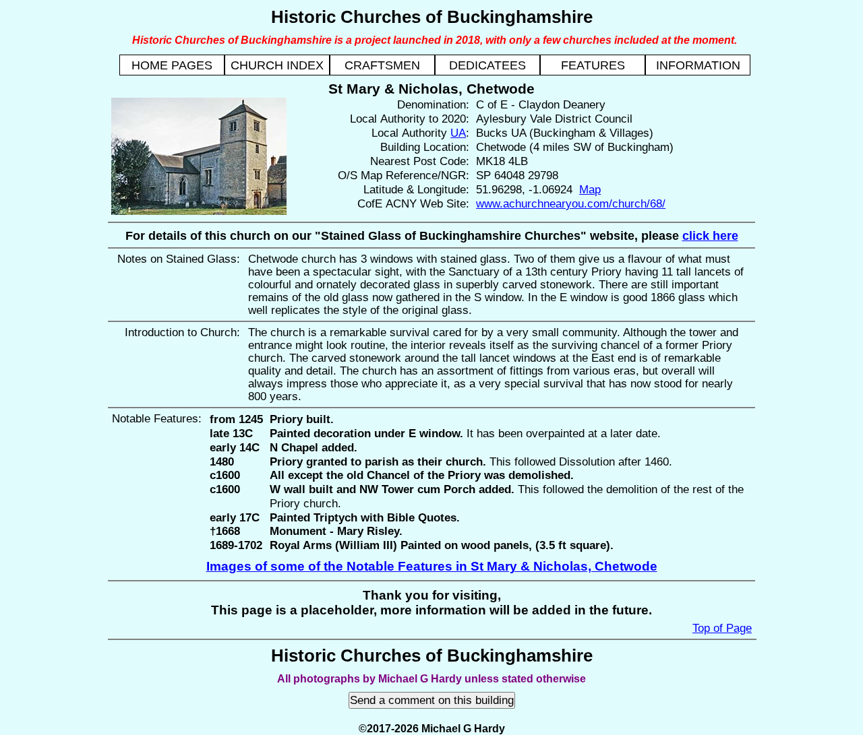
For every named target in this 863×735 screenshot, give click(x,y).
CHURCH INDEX (277, 65)
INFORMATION (698, 65)
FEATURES (593, 65)
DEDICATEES (487, 65)
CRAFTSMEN (382, 65)
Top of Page (722, 628)
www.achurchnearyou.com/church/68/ (570, 203)
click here (710, 236)
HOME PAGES (171, 65)
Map (590, 189)
